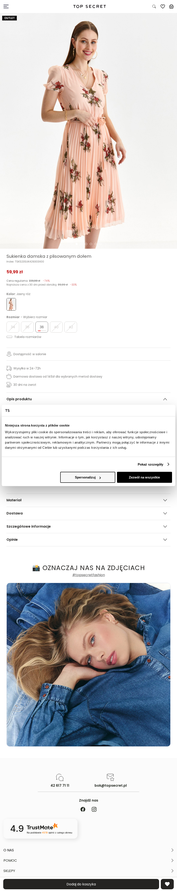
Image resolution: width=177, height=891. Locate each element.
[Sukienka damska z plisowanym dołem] (88, 131)
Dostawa (14, 513)
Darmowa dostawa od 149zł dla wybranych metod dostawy (57, 376)
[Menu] (25, 6)
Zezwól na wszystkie (144, 477)
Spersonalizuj (85, 477)
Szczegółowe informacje (28, 526)
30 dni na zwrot (24, 385)
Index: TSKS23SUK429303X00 (25, 261)
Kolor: (18, 294)
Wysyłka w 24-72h (27, 368)
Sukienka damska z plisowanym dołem (48, 256)
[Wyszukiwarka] (154, 6)
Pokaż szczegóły (150, 464)
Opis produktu (19, 399)
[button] (88, 850)
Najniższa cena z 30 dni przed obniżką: (41, 284)
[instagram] (94, 809)
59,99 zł (14, 272)
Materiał (14, 500)
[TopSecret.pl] (89, 6)
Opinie (12, 539)
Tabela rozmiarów (27, 337)
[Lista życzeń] (162, 6)
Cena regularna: (28, 281)
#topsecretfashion (88, 575)
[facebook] (83, 809)
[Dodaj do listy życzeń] (167, 884)
